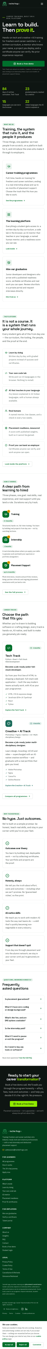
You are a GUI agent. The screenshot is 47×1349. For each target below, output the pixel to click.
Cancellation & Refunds (11, 1273)
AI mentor (6, 1195)
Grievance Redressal (10, 1276)
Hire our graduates (9, 1213)
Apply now (6, 1172)
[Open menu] (42, 4)
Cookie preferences (28, 1313)
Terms (11, 1313)
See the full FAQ (25, 1058)
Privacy (4, 1313)
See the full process (14, 592)
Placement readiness (10, 1198)
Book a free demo (25, 63)
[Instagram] (22, 1309)
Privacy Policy (7, 1262)
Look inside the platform (16, 464)
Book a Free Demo (25, 1104)
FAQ (3, 1239)
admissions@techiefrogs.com (16, 1150)
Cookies (17, 1313)
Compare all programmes (16, 796)
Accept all (9, 1345)
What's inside (7, 1184)
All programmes (8, 1161)
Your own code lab (9, 1191)
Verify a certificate (9, 1217)
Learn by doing (7, 1187)
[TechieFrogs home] (11, 4)
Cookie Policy (7, 1265)
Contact (5, 1243)
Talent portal (7, 1221)
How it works (7, 1165)
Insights (5, 1236)
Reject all (23, 1345)
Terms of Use (7, 1269)
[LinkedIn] (26, 1309)
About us (5, 1232)
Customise (37, 1345)
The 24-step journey (10, 1169)
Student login (7, 1250)
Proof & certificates (9, 1202)
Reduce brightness (12, 1309)
